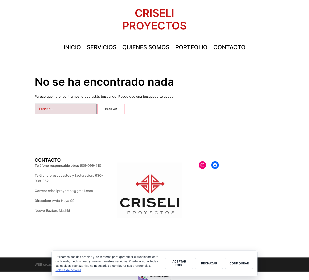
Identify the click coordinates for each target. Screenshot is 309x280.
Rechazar (209, 263)
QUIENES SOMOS (145, 47)
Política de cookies (68, 270)
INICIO (72, 47)
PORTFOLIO (191, 47)
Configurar (239, 263)
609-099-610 (90, 165)
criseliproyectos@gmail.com (70, 191)
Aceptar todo (179, 263)
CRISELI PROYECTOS (154, 19)
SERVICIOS (101, 47)
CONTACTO (229, 47)
